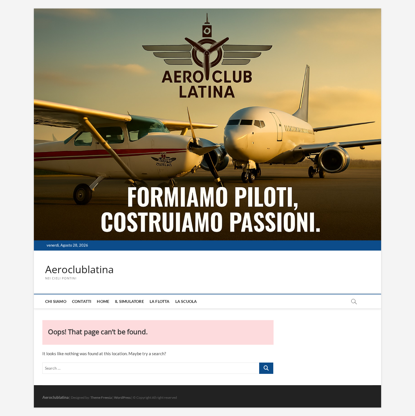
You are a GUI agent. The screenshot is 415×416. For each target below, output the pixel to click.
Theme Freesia (101, 397)
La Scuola (186, 301)
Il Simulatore (129, 301)
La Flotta (160, 301)
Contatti (81, 301)
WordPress (122, 397)
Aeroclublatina (79, 269)
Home (103, 301)
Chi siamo (55, 301)
